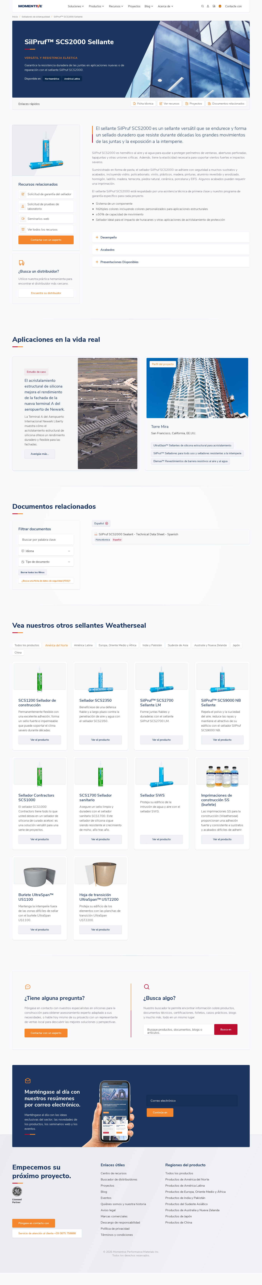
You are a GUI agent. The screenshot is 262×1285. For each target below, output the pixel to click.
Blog (104, 1192)
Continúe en (160, 1112)
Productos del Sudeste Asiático (186, 1204)
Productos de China (178, 1222)
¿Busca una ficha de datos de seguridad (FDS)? (46, 580)
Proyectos (134, 6)
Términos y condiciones (117, 1235)
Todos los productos (179, 1173)
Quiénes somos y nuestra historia (123, 1204)
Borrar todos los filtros (32, 572)
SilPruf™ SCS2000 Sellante (68, 16)
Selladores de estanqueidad (36, 16)
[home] (30, 6)
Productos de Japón (178, 1216)
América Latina (72, 78)
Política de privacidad (115, 1228)
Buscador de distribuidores (119, 1179)
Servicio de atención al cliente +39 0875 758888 (47, 1233)
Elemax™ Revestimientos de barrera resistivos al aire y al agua (190, 461)
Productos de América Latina (185, 1185)
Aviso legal (108, 1210)
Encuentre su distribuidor (46, 293)
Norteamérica (52, 78)
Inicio (15, 16)
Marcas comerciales (114, 1216)
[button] (76, 6)
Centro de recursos (114, 1173)
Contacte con (233, 6)
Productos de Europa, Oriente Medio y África (195, 1192)
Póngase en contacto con (33, 1223)
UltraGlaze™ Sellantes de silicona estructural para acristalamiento (192, 445)
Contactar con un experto (46, 240)
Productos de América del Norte (187, 1179)
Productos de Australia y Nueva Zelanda (192, 1210)
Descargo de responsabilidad (120, 1222)
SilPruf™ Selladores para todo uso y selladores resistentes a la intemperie (197, 453)
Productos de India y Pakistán (185, 1198)
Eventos (106, 1198)
